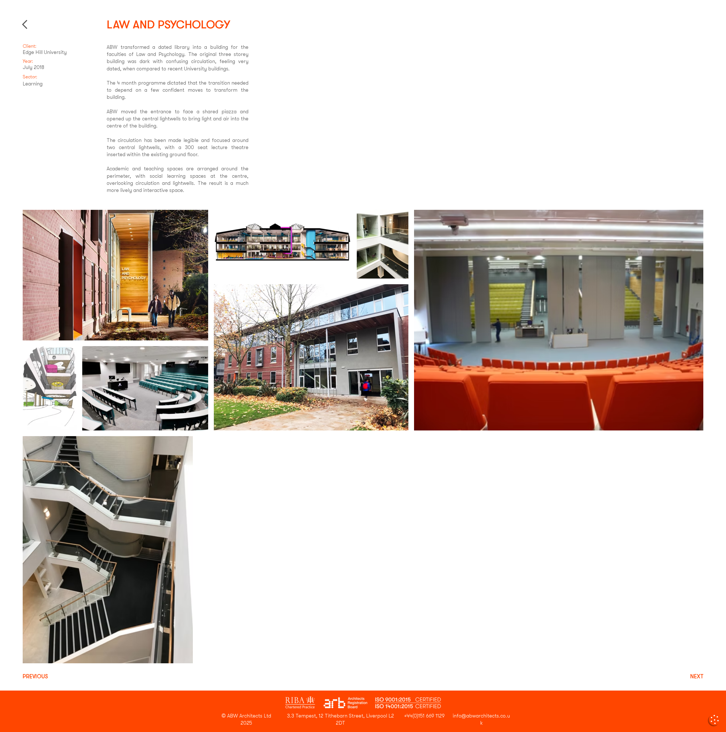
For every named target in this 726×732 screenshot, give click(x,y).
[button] (714, 720)
